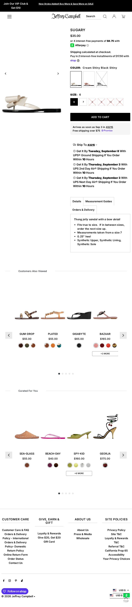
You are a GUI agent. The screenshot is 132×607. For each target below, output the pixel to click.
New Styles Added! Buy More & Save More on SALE (66, 3)
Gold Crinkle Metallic (76, 465)
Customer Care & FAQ (15, 530)
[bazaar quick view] (115, 322)
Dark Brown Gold (20, 345)
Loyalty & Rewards (49, 533)
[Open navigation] (9, 16)
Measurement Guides (98, 201)
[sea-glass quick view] (37, 442)
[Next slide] (58, 73)
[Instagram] (9, 581)
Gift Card (49, 541)
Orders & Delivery (83, 209)
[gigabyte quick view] (89, 322)
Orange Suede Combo (108, 345)
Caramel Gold (33, 345)
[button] (8, 335)
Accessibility (116, 554)
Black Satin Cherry (105, 465)
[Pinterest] (16, 581)
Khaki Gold (27, 345)
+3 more (105, 353)
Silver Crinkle (82, 465)
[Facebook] (3, 581)
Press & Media (83, 534)
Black (79, 345)
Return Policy (15, 550)
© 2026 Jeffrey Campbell (17, 596)
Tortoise (56, 465)
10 (110, 102)
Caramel (27, 465)
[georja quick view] (115, 442)
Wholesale (82, 538)
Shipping (75, 52)
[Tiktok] (22, 581)
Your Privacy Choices (116, 558)
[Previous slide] (5, 73)
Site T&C (116, 534)
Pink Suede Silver (96, 345)
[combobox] (93, 16)
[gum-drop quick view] (37, 322)
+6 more (79, 473)
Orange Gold (53, 345)
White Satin (88, 465)
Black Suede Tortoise (114, 345)
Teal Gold (59, 345)
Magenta (49, 465)
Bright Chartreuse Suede (69, 465)
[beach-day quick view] (63, 442)
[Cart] (123, 16)
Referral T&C (116, 546)
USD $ (122, 590)
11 (120, 102)
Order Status (16, 558)
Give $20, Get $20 (49, 537)
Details (77, 201)
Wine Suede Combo (102, 345)
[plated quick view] (63, 322)
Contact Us (16, 563)
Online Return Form (16, 554)
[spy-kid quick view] (89, 442)
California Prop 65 (116, 550)
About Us (83, 530)
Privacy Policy (116, 530)
